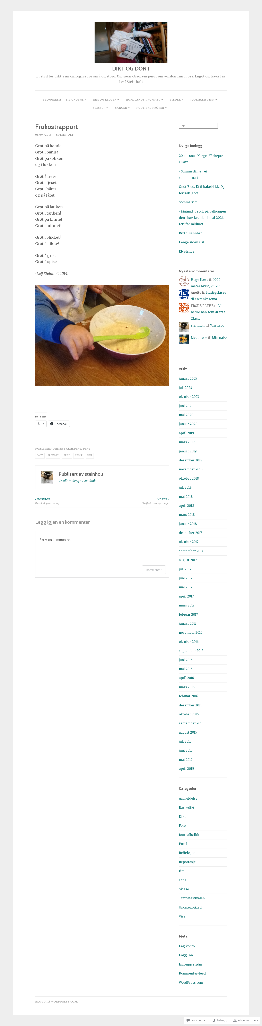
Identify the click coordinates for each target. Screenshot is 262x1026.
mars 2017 (186, 605)
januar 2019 (188, 451)
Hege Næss (199, 280)
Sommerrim (188, 202)
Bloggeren (52, 99)
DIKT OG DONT (131, 68)
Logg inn (186, 955)
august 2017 (188, 560)
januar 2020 (188, 424)
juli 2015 (185, 741)
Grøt (66, 455)
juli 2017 (185, 569)
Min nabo (217, 325)
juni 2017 (185, 578)
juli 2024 (185, 388)
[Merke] (198, 126)
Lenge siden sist (191, 242)
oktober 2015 (189, 714)
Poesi (183, 844)
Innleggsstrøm (190, 964)
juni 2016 (185, 660)
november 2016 (190, 632)
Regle (79, 455)
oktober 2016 (189, 642)
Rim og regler (104, 99)
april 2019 (186, 433)
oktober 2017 (189, 542)
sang (182, 880)
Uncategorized (190, 907)
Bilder (175, 99)
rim (89, 455)
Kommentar (153, 570)
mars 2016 (186, 687)
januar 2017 (187, 623)
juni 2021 (186, 406)
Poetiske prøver (150, 107)
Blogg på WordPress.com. (56, 1001)
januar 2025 (188, 378)
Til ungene (75, 99)
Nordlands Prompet (143, 99)
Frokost (53, 455)
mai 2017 (185, 587)
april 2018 (186, 506)
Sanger (121, 107)
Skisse (184, 889)
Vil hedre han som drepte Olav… (208, 312)
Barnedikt (72, 448)
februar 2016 (188, 696)
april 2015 (186, 769)
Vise (182, 916)
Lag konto (187, 946)
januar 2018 (188, 524)
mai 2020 (186, 415)
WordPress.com (191, 983)
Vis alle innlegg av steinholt (77, 481)
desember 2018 (190, 460)
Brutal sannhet (190, 233)
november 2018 (190, 469)
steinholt (65, 134)
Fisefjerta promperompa (155, 501)
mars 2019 (187, 442)
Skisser (99, 107)
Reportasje (187, 862)
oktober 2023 (189, 397)
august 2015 (188, 732)
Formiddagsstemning (47, 501)
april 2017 (186, 596)
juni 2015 (186, 750)
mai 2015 (186, 760)
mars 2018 (187, 515)
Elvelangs (186, 251)
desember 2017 (190, 533)
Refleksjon (187, 853)
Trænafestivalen (192, 898)
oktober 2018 (189, 478)
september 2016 (191, 651)
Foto (182, 826)
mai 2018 (186, 497)
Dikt (86, 448)
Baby (40, 455)
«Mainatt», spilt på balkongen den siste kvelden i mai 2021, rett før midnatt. (202, 217)
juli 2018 (185, 487)
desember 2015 (190, 705)
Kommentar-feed (192, 973)
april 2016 (186, 678)
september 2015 (191, 723)
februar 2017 (188, 614)
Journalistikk (202, 99)
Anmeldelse (188, 798)
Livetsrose (199, 338)
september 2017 (191, 551)
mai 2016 (185, 669)
